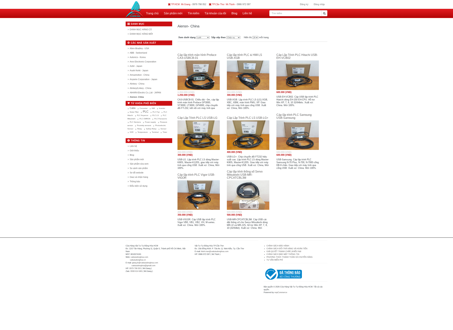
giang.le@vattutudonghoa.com (145, 263)
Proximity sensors (144, 125)
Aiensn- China (137, 97)
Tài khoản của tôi (215, 13)
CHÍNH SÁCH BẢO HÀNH (277, 246)
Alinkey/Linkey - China (140, 88)
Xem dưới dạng (187, 37)
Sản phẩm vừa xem (139, 164)
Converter (144, 108)
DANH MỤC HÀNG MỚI (141, 34)
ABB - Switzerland (138, 53)
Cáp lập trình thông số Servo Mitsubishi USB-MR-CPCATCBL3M (245, 174)
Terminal (155, 132)
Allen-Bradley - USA (139, 48)
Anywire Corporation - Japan (143, 79)
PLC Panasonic (160, 119)
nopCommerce (280, 292)
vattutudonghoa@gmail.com (143, 265)
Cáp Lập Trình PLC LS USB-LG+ (247, 117)
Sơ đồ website (137, 172)
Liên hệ (247, 13)
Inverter (162, 108)
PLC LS (155, 115)
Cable (133, 108)
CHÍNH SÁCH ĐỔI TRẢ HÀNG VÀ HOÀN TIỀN (287, 248)
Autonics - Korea (138, 57)
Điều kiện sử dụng (138, 186)
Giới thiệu (134, 150)
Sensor (163, 129)
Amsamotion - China (139, 75)
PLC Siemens (135, 122)
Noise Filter (134, 112)
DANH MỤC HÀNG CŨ (141, 29)
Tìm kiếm (193, 13)
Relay (139, 129)
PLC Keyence (142, 115)
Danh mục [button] (137, 24)
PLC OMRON (144, 119)
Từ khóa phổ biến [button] (143, 103)
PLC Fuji (156, 112)
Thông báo (135, 181)
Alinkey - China (137, 84)
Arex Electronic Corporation (143, 61)
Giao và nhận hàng (139, 177)
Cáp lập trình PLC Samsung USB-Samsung (294, 116)
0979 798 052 (135, 268)
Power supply (150, 122)
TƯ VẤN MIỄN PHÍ (274, 260)
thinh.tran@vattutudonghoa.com (214, 251)
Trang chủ (152, 13)
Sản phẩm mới (173, 13)
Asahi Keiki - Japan (139, 70)
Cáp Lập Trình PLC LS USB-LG (197, 117)
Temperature (142, 132)
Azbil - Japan (136, 66)
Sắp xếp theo (218, 37)
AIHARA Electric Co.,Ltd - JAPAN (145, 92)
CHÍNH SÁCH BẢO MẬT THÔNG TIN (282, 254)
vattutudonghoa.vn (138, 260)
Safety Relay (151, 129)
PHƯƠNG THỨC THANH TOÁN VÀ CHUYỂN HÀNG (289, 257)
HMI (153, 108)
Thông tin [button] (137, 140)
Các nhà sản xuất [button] (143, 43)
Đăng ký (304, 4)
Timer (165, 132)
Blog (234, 13)
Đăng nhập (319, 4)
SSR (131, 132)
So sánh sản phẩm (139, 168)
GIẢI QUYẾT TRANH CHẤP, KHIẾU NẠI (283, 251)
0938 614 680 (136, 271)
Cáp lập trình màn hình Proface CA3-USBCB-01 (196, 56)
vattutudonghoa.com (139, 257)
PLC (145, 111)
